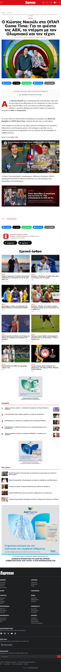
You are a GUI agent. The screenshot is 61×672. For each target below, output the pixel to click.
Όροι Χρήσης (35, 621)
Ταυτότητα (34, 618)
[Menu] (1, 2)
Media (33, 586)
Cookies (26, 663)
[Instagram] (4, 633)
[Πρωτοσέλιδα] (43, 2)
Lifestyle (3, 595)
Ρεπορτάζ (2, 582)
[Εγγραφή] (59, 656)
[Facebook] (1, 633)
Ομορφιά (2, 598)
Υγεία (1, 599)
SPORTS (30, 18)
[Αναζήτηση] (59, 2)
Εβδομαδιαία (35, 599)
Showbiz (34, 580)
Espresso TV (35, 606)
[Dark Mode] (55, 3)
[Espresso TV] (51, 2)
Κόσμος (2, 586)
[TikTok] (15, 633)
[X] (8, 633)
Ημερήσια (34, 598)
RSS (1, 621)
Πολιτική (2, 584)
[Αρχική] (7, 573)
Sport (2, 591)
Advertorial (3, 618)
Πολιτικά (2, 612)
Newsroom (30, 37)
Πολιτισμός (35, 591)
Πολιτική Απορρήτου (17, 663)
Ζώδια (33, 595)
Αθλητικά (2, 609)
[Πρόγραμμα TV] (47, 2)
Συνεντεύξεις (34, 610)
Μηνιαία (33, 601)
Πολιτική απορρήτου (37, 623)
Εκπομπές (34, 609)
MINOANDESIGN (33, 667)
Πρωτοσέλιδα (4, 606)
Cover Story (3, 587)
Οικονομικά (3, 610)
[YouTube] (11, 633)
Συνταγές (2, 601)
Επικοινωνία (34, 619)
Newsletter (3, 619)
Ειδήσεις (3, 580)
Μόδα (1, 603)
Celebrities (34, 582)
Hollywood (34, 584)
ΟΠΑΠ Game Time (11, 218)
